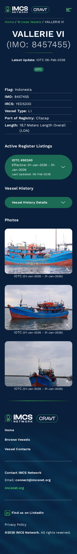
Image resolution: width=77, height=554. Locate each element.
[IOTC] (38, 251)
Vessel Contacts (18, 449)
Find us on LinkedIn (28, 513)
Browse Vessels (17, 439)
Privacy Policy (15, 524)
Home (9, 430)
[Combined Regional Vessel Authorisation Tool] (27, 9)
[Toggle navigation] (68, 9)
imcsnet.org (14, 488)
